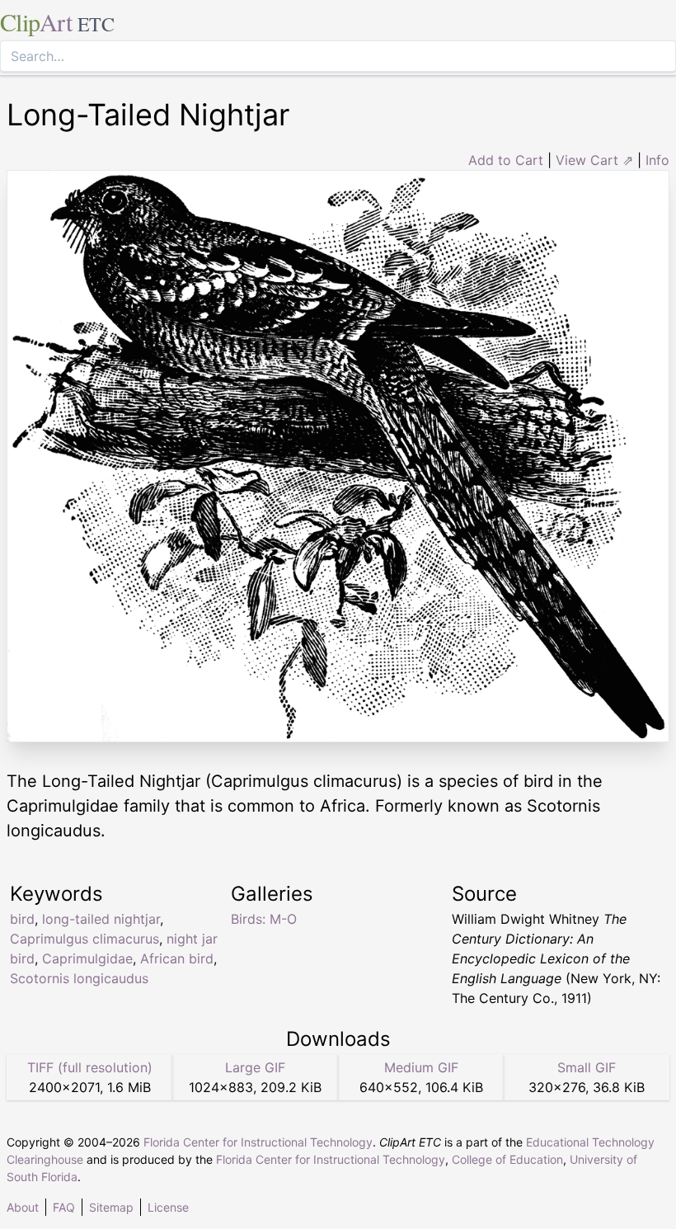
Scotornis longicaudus (79, 978)
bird (22, 919)
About (23, 1207)
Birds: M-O (264, 919)
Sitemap (111, 1207)
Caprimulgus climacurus (84, 938)
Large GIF (255, 1067)
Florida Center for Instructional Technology (258, 1142)
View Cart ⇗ (594, 160)
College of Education (507, 1159)
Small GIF (586, 1067)
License (168, 1207)
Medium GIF (421, 1067)
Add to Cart (505, 160)
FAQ (64, 1207)
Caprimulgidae (87, 958)
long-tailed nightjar (101, 919)
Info (657, 160)
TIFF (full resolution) (90, 1067)
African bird (177, 958)
